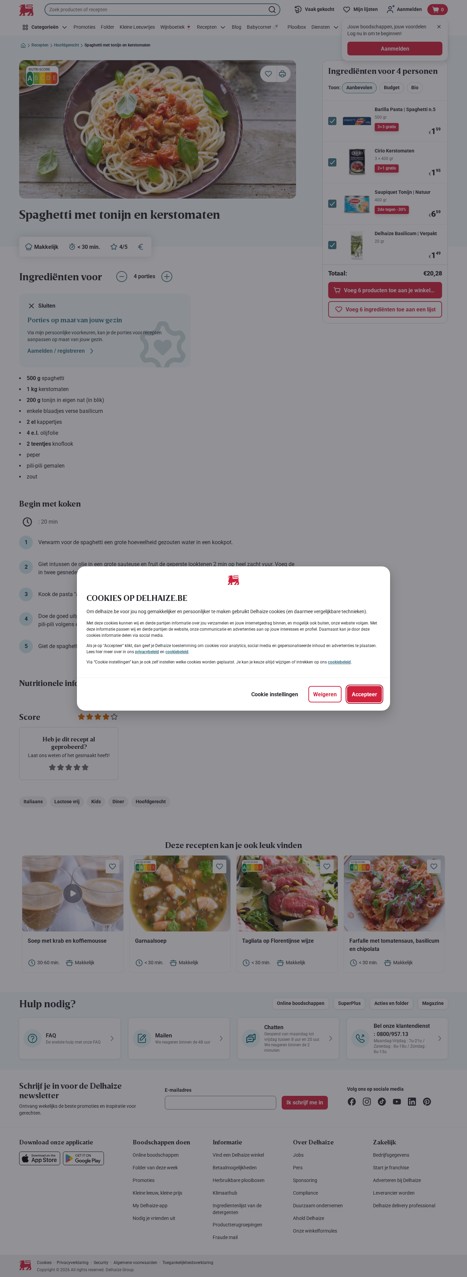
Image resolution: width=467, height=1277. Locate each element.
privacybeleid (147, 651)
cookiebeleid (176, 651)
